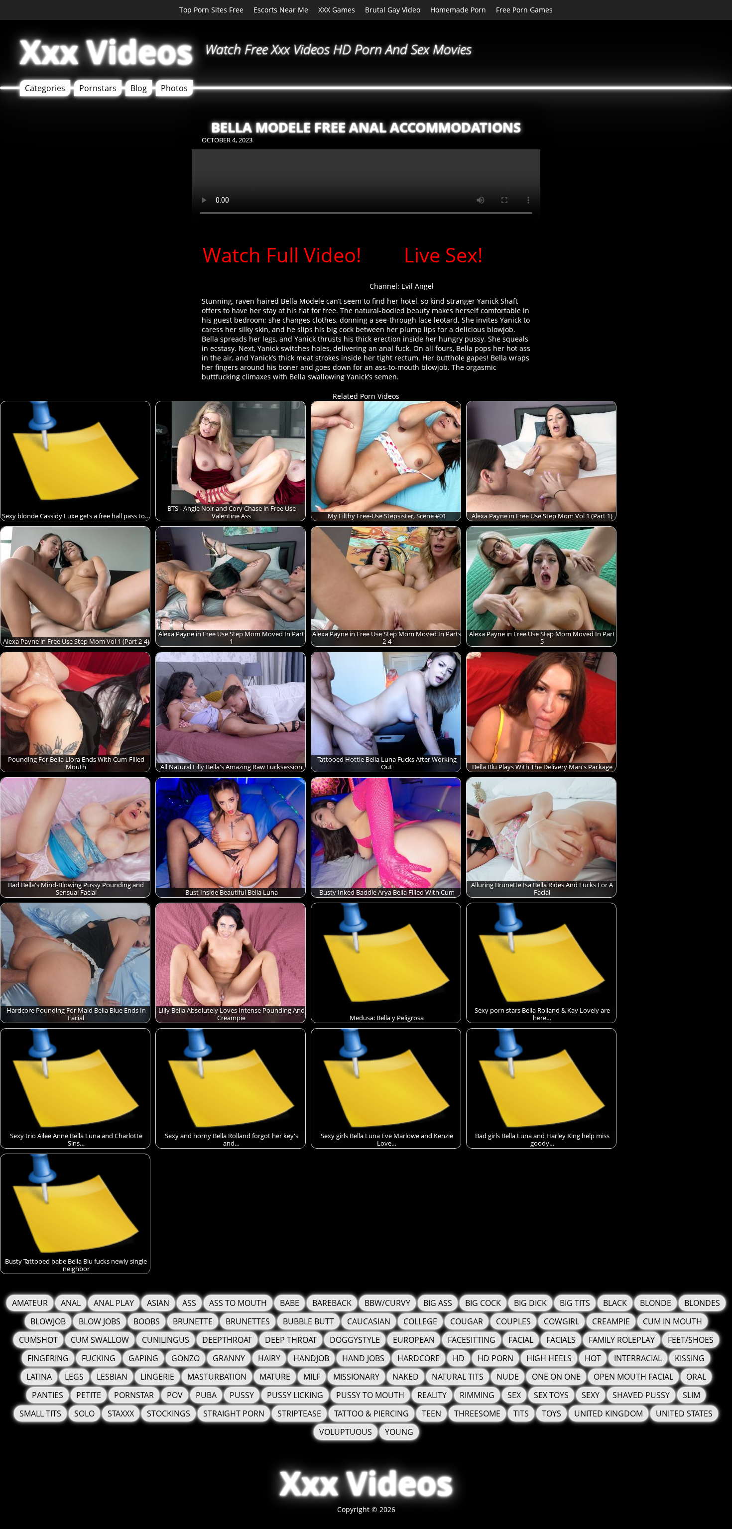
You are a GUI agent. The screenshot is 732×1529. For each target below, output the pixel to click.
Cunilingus (165, 1339)
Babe (289, 1302)
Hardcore (418, 1358)
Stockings (168, 1413)
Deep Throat (291, 1339)
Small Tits (40, 1413)
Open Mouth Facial (633, 1376)
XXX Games (336, 9)
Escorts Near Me (280, 9)
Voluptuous (345, 1431)
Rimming (477, 1395)
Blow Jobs (100, 1321)
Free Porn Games (524, 9)
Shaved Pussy (641, 1395)
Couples (513, 1321)
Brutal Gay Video (392, 9)
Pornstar (134, 1395)
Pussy (242, 1395)
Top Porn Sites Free (211, 9)
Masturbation (216, 1376)
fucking (99, 1358)
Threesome (477, 1413)
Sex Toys (551, 1395)
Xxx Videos (106, 51)
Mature (274, 1376)
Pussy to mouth (370, 1395)
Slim (691, 1395)
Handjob (311, 1358)
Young (399, 1431)
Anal (71, 1302)
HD (459, 1358)
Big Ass (437, 1302)
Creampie (611, 1321)
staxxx (121, 1413)
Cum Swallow (100, 1339)
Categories (45, 88)
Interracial (638, 1358)
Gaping (143, 1358)
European (414, 1339)
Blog (138, 88)
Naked (405, 1376)
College (420, 1321)
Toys (551, 1413)
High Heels (549, 1358)
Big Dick (530, 1302)
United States (684, 1413)
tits (521, 1413)
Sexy (591, 1395)
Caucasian (368, 1321)
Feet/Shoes (691, 1339)
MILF (311, 1376)
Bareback (332, 1302)
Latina (39, 1376)
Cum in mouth (672, 1321)
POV (175, 1395)
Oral (696, 1376)
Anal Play (114, 1302)
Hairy (269, 1358)
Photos (174, 88)
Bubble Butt (308, 1321)
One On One (556, 1376)
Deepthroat (227, 1339)
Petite (88, 1395)
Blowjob (48, 1321)
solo (84, 1413)
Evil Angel (417, 286)
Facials (561, 1339)
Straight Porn (233, 1413)
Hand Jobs (363, 1358)
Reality (432, 1395)
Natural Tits (458, 1376)
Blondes (702, 1302)
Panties (47, 1395)
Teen (431, 1413)
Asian (158, 1302)
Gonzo (185, 1358)
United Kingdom (608, 1413)
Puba (206, 1395)
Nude (507, 1376)
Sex (514, 1395)
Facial (520, 1339)
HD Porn (495, 1358)
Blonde (655, 1302)
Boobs (146, 1321)
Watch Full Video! (282, 254)
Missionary (356, 1376)
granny (229, 1358)
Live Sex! (443, 254)
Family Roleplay (622, 1339)
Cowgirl (561, 1321)
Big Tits (575, 1302)
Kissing (690, 1358)
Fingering (48, 1358)
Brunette (193, 1321)
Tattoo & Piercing (371, 1413)
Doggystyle (355, 1339)
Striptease (299, 1413)
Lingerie (157, 1376)
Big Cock (483, 1302)
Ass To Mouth (238, 1302)
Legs (74, 1376)
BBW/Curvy (387, 1302)
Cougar (466, 1321)
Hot (593, 1358)
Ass (189, 1302)
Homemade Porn (458, 9)
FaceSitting (471, 1339)
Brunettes (248, 1321)
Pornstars (98, 88)
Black (615, 1302)
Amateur (30, 1302)
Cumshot (38, 1339)
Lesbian (112, 1376)
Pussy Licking (295, 1395)
